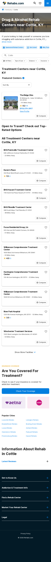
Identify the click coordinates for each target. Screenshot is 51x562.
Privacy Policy (25, 533)
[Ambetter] (39, 402)
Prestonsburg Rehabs (9, 436)
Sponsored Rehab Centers (14, 47)
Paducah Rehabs (32, 432)
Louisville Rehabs (8, 420)
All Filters (8, 61)
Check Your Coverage (25, 391)
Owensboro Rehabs (9, 432)
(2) (10, 176)
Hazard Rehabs (31, 436)
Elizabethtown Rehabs (9, 424)
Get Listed (33, 47)
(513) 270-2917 (26, 108)
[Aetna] (14, 402)
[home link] (3, 9)
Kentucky (8, 10)
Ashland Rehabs (31, 428)
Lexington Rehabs (32, 420)
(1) (10, 318)
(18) (27, 106)
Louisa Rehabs (7, 428)
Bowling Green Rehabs (34, 424)
